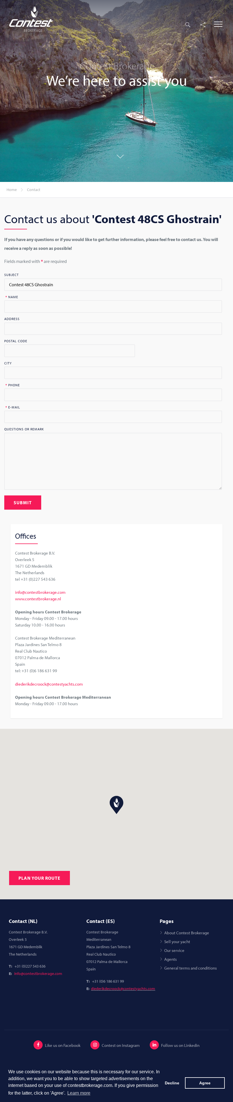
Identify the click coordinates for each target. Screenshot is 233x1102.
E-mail (12, 407)
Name (11, 297)
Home (12, 189)
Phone (12, 385)
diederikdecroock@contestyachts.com (49, 684)
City (8, 363)
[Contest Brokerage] (34, 19)
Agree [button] (205, 1083)
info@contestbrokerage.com (40, 592)
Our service (174, 950)
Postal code (15, 341)
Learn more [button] (78, 1093)
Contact (33, 189)
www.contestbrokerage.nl (38, 598)
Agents (170, 959)
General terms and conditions (190, 968)
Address (12, 319)
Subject (11, 275)
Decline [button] (172, 1083)
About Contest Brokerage (186, 932)
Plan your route (39, 878)
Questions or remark (24, 429)
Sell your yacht (177, 941)
